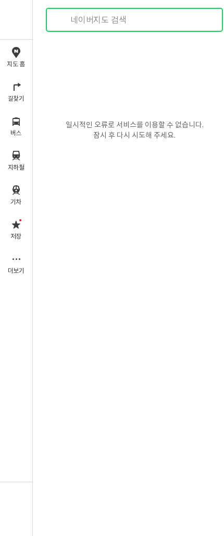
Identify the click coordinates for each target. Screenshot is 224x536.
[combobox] (135, 20)
